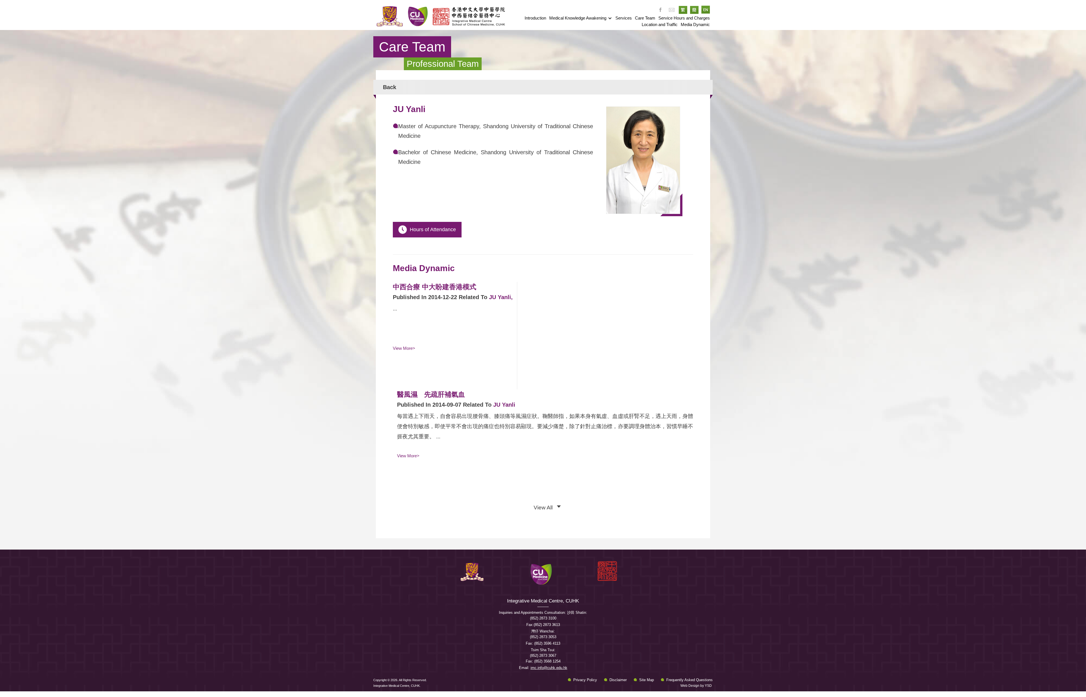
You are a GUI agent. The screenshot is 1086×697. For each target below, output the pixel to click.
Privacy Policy (585, 680)
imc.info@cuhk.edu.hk (549, 668)
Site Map (646, 680)
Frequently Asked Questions (689, 680)
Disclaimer (618, 680)
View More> (404, 348)
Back (389, 87)
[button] (580, 18)
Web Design (689, 686)
